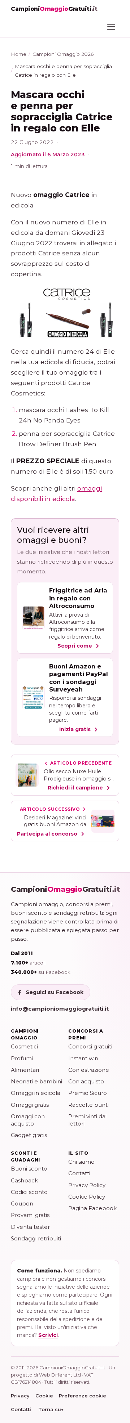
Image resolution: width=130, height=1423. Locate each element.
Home (18, 54)
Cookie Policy (86, 1196)
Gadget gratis (29, 1135)
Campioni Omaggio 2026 (63, 54)
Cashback (24, 1180)
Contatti (79, 1173)
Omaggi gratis (30, 1104)
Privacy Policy (86, 1185)
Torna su (51, 1409)
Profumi (22, 1058)
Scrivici (48, 1335)
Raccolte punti (88, 1104)
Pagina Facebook (92, 1208)
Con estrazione (88, 1069)
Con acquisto (86, 1081)
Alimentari (25, 1069)
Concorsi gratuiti (90, 1046)
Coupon (22, 1203)
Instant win (83, 1058)
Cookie (44, 1396)
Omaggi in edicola (35, 1092)
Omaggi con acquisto (28, 1120)
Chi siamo (81, 1161)
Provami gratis (30, 1215)
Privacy (20, 1396)
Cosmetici (24, 1046)
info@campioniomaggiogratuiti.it (60, 1008)
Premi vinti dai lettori (87, 1120)
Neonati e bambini (36, 1081)
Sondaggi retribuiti (36, 1238)
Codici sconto (29, 1192)
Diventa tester (30, 1226)
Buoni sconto (29, 1168)
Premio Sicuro (87, 1092)
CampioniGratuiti (65, 889)
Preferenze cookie (82, 1396)
